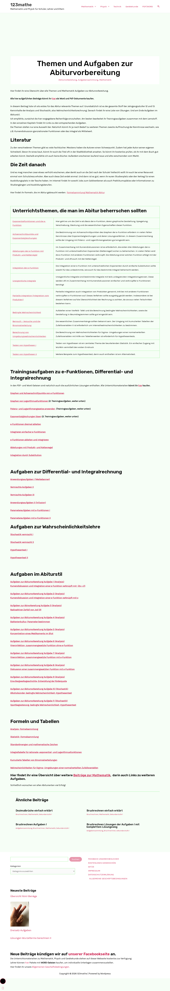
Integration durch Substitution (26, 455)
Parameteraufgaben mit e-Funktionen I (30, 510)
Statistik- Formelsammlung (24, 736)
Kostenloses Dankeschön (102, 863)
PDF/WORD (147, 6)
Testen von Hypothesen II (25, 354)
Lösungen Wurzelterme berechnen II (30, 938)
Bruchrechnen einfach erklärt (105, 810)
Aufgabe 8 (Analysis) (54, 665)
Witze (91, 866)
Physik (103, 6)
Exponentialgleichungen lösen (25, 416)
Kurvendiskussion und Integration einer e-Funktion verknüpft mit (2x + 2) (47, 586)
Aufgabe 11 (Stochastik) (56, 700)
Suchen (75, 859)
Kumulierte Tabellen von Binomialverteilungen (33, 760)
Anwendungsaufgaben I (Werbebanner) (30, 479)
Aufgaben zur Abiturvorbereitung (27, 593)
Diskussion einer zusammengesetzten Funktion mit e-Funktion (42, 669)
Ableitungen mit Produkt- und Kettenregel (31, 447)
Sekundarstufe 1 (45, 814)
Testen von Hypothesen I (24, 345)
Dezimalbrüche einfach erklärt (34, 810)
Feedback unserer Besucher (103, 859)
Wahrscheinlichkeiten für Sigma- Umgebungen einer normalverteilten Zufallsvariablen (54, 767)
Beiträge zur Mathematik (91, 775)
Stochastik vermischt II (22, 542)
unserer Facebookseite (89, 954)
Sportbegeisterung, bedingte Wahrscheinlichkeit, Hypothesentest (43, 705)
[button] (94, 6)
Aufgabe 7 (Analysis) (54, 653)
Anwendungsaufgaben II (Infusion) (28, 502)
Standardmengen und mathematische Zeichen (34, 744)
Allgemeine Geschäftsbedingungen (108, 878)
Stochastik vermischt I (21, 534)
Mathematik (87, 6)
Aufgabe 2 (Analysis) (54, 593)
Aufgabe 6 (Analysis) (54, 641)
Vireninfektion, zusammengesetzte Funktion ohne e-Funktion (41, 645)
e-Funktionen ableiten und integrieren (29, 439)
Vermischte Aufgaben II (22, 487)
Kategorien (15, 866)
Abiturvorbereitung (67, 80)
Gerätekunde (132, 6)
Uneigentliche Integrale (24, 280)
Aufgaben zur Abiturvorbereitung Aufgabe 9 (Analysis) (37, 677)
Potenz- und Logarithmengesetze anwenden (33, 408)
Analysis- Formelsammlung (24, 729)
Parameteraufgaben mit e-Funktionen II (30, 518)
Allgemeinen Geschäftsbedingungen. (51, 966)
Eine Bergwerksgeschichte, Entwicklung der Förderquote (38, 681)
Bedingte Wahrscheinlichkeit (27, 312)
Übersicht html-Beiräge (23, 896)
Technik (117, 6)
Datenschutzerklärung (101, 874)
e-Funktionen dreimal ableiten (25, 424)
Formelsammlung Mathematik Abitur (86, 192)
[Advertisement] (85, 31)
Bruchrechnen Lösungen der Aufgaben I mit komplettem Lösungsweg (113, 825)
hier (54, 98)
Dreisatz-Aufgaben (20, 930)
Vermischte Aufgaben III (22, 494)
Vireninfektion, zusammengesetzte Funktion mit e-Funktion (41, 657)
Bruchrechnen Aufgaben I (31, 824)
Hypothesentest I (18, 550)
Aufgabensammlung (88, 80)
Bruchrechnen (22, 814)
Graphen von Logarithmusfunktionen (29, 401)
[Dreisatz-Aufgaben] (19, 914)
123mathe (21, 4)
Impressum (94, 870)
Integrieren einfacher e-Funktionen (28, 432)
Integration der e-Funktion (26, 268)
